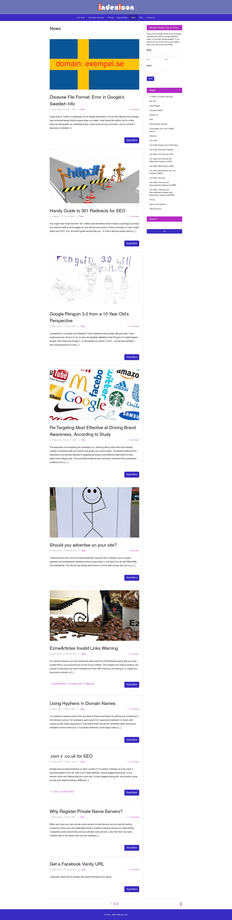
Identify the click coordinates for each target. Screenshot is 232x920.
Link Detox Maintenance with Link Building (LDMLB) (162, 171)
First (148, 59)
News (133, 17)
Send (150, 78)
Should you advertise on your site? (83, 544)
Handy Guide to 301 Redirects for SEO (87, 210)
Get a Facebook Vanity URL (77, 863)
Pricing (110, 17)
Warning (90, 683)
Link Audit (81, 17)
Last (166, 59)
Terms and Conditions (157, 204)
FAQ (141, 17)
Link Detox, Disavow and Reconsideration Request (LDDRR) (162, 183)
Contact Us (150, 17)
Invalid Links (76, 683)
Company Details (156, 110)
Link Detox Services (96, 17)
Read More (131, 140)
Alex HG (152, 101)
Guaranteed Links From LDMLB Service (161, 130)
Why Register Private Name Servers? (86, 811)
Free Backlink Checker (158, 124)
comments (134, 109)
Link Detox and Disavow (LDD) (161, 154)
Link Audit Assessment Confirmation (163, 145)
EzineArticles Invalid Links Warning (84, 648)
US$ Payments (155, 208)
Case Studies (122, 17)
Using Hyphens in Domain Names (83, 703)
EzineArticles (59, 683)
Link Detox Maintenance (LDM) (161, 166)
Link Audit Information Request (161, 149)
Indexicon (153, 136)
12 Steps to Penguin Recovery (161, 96)
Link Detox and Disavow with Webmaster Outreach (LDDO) (160, 160)
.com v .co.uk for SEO (71, 756)
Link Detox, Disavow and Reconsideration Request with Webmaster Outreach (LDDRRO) (162, 192)
